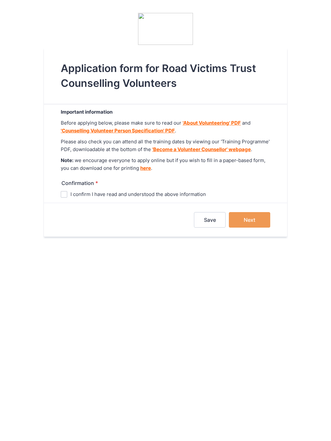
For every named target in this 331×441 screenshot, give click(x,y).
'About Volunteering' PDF (212, 123)
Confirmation (79, 183)
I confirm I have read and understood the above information (138, 194)
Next (249, 220)
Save (210, 220)
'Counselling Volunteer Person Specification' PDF (118, 131)
